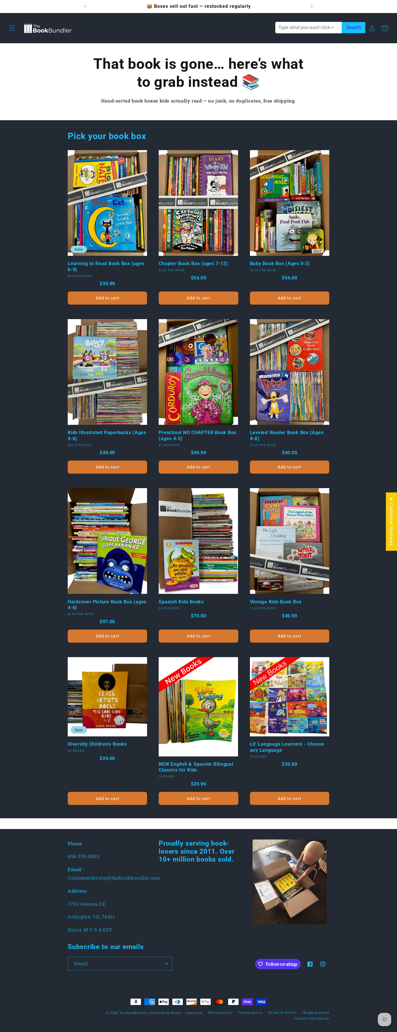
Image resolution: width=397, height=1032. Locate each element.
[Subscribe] (165, 963)
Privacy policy (250, 1012)
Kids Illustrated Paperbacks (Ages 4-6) (107, 435)
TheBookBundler (134, 1013)
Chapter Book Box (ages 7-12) (193, 263)
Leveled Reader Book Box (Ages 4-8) (287, 435)
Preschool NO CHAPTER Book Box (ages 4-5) (197, 435)
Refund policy (220, 1012)
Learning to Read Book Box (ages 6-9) (106, 266)
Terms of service (282, 1012)
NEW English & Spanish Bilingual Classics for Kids (196, 767)
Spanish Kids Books (181, 602)
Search (353, 27)
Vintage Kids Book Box (276, 602)
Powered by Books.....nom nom (176, 1013)
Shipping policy (316, 1012)
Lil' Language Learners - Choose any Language (287, 747)
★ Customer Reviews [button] (392, 521)
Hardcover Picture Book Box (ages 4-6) (107, 604)
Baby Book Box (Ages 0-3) (280, 263)
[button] (12, 28)
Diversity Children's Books (97, 744)
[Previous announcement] (85, 6)
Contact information (311, 1018)
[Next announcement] (311, 6)
